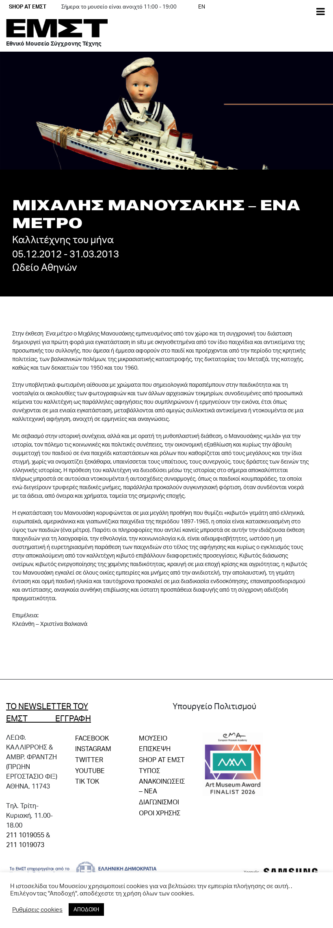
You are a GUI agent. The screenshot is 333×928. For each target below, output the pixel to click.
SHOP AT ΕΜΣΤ (27, 6)
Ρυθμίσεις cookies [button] (37, 909)
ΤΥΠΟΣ (149, 770)
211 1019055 (25, 834)
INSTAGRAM (93, 748)
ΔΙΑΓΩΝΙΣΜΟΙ (159, 801)
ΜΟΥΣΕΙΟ (153, 738)
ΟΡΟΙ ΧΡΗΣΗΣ (159, 812)
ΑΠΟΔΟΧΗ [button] (86, 909)
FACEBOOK (92, 738)
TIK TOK (87, 781)
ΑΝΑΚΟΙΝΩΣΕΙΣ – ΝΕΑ (162, 786)
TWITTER (89, 759)
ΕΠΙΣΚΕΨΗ (155, 748)
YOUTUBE (90, 770)
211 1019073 (25, 844)
